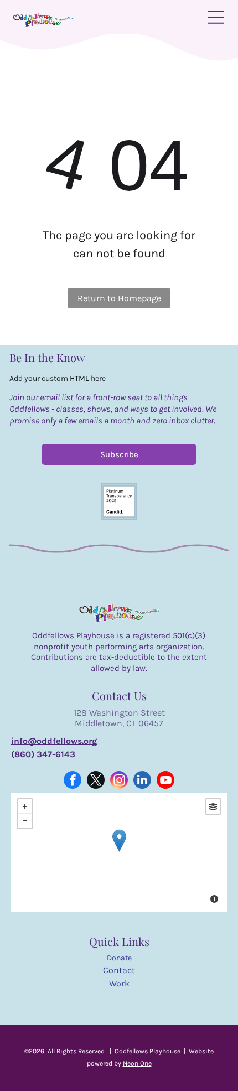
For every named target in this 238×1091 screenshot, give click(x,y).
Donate (119, 958)
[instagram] (119, 781)
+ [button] (25, 806)
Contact (119, 970)
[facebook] (72, 781)
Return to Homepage (119, 298)
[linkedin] (142, 781)
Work (119, 983)
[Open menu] (216, 17)
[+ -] (119, 852)
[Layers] (213, 806)
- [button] (25, 821)
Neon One (137, 1063)
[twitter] (96, 781)
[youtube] (165, 781)
